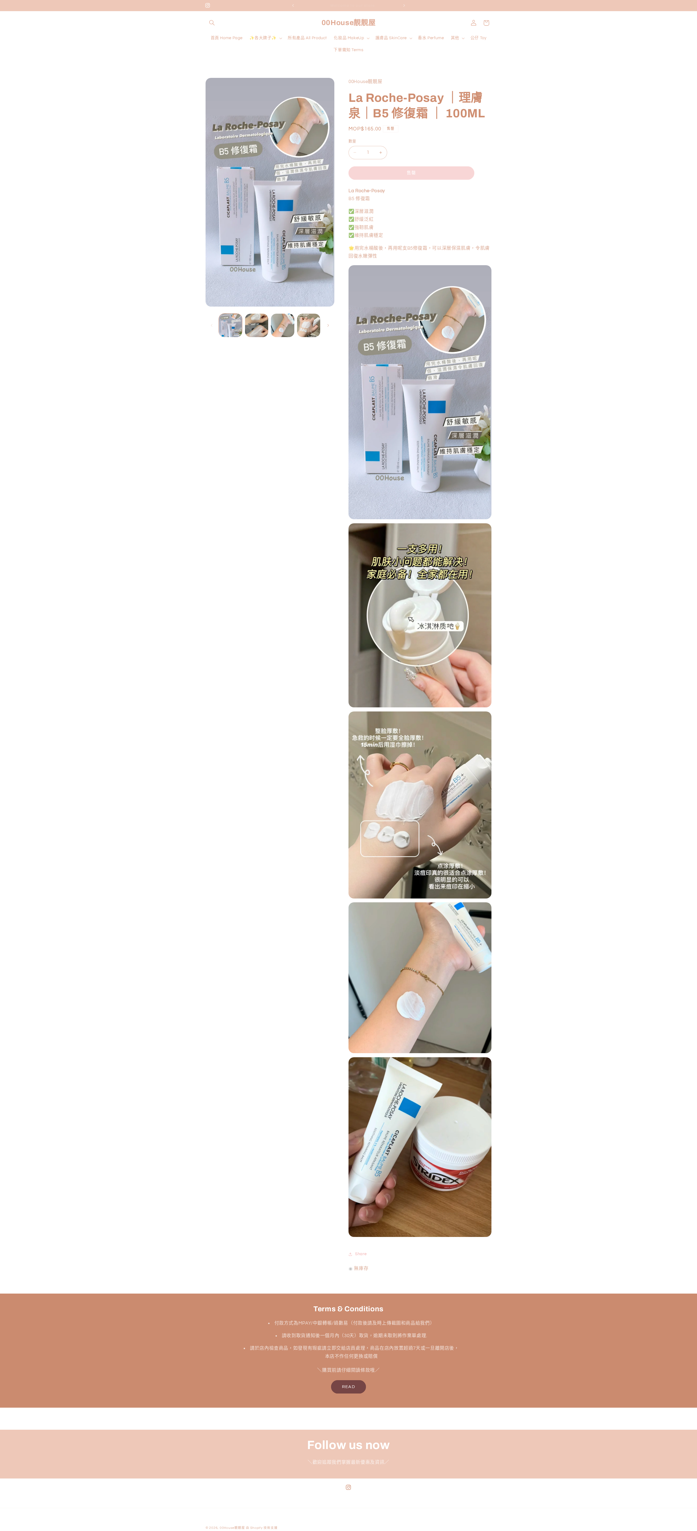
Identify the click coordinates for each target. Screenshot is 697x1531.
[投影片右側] (328, 325)
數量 (352, 141)
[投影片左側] (212, 325)
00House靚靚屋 (232, 1527)
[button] (212, 23)
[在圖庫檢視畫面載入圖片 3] (282, 325)
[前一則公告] (293, 5)
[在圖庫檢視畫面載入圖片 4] (308, 325)
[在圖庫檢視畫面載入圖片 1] (230, 325)
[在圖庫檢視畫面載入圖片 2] (256, 325)
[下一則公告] (404, 5)
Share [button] (360, 1254)
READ (348, 1387)
